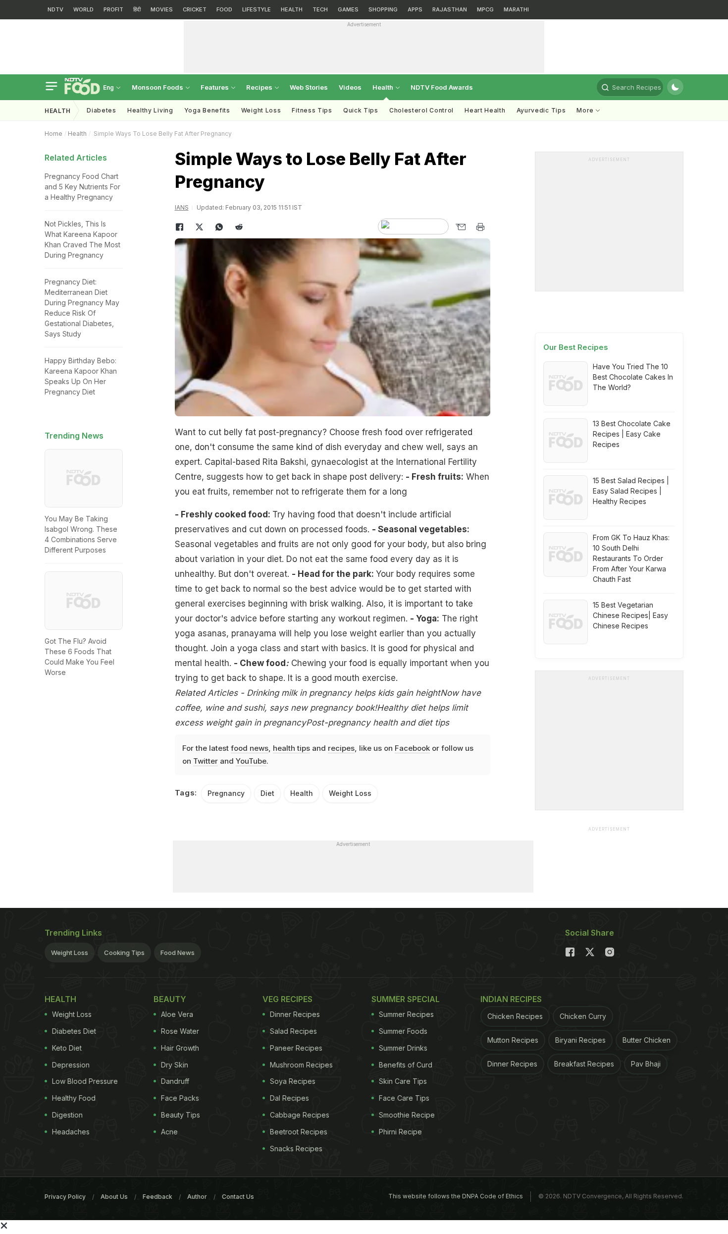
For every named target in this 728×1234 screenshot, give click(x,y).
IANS (182, 207)
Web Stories (309, 87)
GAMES (348, 9)
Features (215, 87)
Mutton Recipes (512, 1040)
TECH (320, 9)
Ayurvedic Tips (541, 110)
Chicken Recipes (515, 1016)
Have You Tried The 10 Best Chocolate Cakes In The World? (633, 377)
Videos (350, 87)
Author (197, 1196)
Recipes (260, 87)
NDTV (55, 9)
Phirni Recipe (400, 1131)
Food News (177, 952)
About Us (114, 1196)
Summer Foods (403, 1031)
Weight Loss (261, 110)
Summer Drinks (403, 1048)
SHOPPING (383, 9)
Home (53, 133)
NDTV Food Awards (442, 87)
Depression (71, 1065)
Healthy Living (150, 110)
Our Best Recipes (575, 347)
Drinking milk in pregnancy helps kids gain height (343, 693)
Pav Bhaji (646, 1064)
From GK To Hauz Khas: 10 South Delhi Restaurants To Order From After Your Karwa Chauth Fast (631, 558)
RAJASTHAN (449, 9)
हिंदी (137, 9)
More (586, 110)
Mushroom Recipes (301, 1065)
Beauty (170, 999)
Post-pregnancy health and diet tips (377, 723)
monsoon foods (158, 87)
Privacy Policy (65, 1196)
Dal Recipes (289, 1098)
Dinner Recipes (295, 1014)
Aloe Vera (177, 1014)
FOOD (224, 9)
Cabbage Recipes (299, 1115)
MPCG (485, 9)
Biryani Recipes (580, 1040)
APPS (415, 9)
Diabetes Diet (74, 1031)
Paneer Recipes (296, 1048)
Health (383, 87)
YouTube (251, 761)
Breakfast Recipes (584, 1064)
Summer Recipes (406, 1014)
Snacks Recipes (296, 1148)
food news (249, 748)
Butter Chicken (647, 1040)
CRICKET (195, 9)
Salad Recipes (293, 1031)
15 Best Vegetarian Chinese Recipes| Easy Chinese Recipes (630, 615)
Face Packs (180, 1098)
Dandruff (175, 1081)
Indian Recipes (511, 999)
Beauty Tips (180, 1115)
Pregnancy (226, 793)
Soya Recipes (292, 1081)
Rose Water (180, 1031)
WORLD (83, 9)
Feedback (157, 1196)
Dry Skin (174, 1065)
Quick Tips (360, 110)
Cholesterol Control (421, 110)
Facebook (412, 748)
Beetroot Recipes (298, 1131)
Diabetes (101, 110)
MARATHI (516, 9)
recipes (341, 748)
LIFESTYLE (256, 9)
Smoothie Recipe (407, 1115)
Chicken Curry (583, 1016)
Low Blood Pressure (85, 1081)
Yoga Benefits (207, 110)
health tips (291, 748)
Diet (267, 793)
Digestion (67, 1115)
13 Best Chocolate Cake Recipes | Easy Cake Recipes (632, 434)
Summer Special (405, 999)
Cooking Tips (124, 952)
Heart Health (485, 110)
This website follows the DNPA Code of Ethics (455, 1196)
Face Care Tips (404, 1098)
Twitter (205, 761)
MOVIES (162, 9)
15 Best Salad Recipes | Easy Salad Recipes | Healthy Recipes (631, 490)
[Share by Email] (460, 227)
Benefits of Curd (405, 1065)
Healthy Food (74, 1098)
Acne (169, 1131)
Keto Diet (67, 1048)
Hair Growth (180, 1048)
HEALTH (292, 9)
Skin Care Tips (403, 1081)
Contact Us (238, 1196)
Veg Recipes (287, 999)
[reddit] (239, 227)
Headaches (71, 1131)
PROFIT (113, 9)
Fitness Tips (312, 110)
